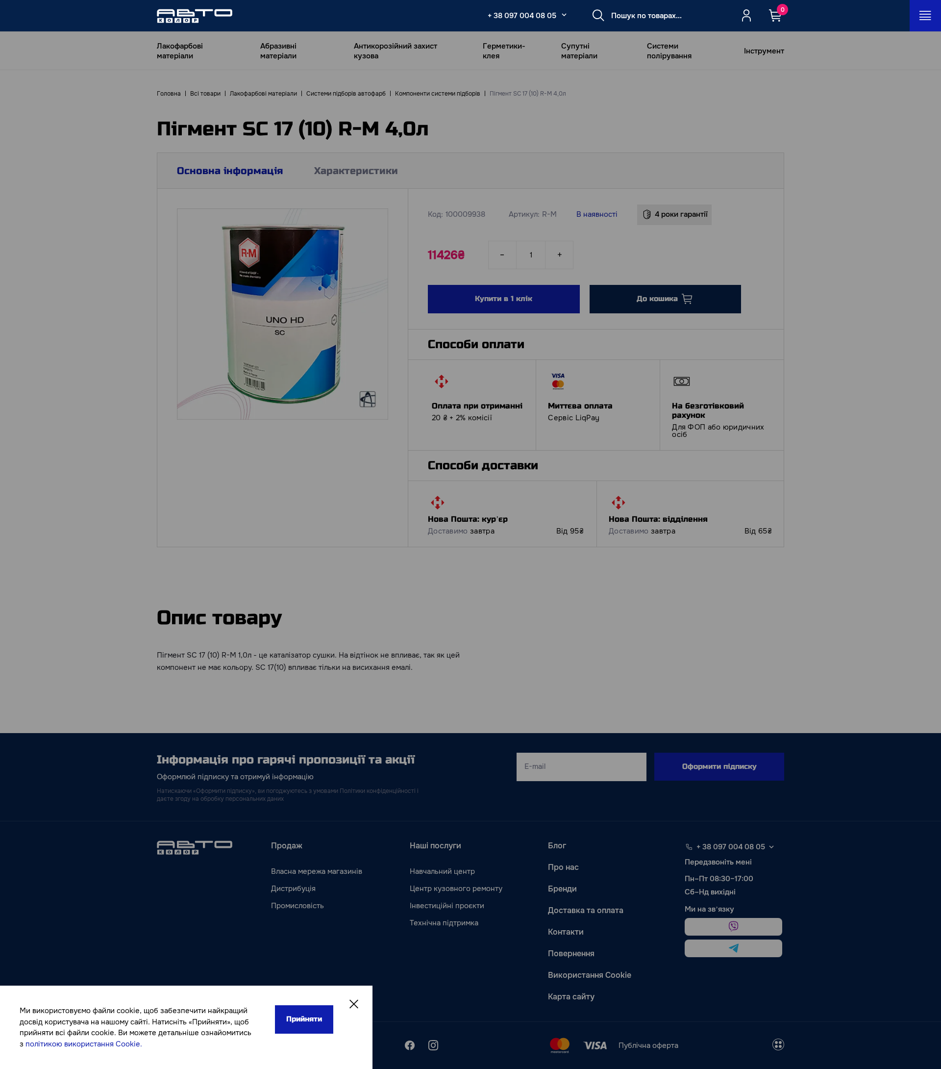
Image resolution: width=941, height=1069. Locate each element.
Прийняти (304, 1019)
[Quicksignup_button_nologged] (746, 16)
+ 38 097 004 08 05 (522, 16)
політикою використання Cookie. (83, 1044)
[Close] (354, 1004)
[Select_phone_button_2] (564, 14)
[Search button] (598, 16)
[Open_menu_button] (925, 15)
